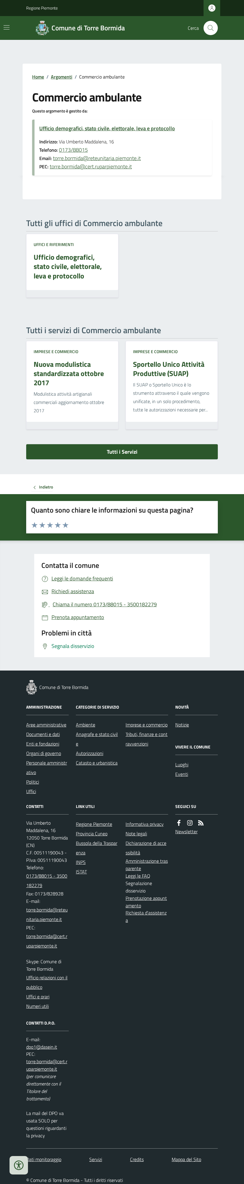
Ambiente (85, 724)
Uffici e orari (37, 996)
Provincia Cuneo (91, 833)
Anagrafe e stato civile (97, 739)
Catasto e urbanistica (97, 762)
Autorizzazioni (89, 753)
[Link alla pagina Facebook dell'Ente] (178, 823)
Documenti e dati (43, 734)
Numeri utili (37, 1006)
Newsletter (186, 831)
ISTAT (81, 871)
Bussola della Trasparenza (96, 848)
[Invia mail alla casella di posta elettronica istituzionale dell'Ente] (47, 914)
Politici (32, 781)
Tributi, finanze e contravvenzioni (147, 739)
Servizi (95, 1159)
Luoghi (181, 764)
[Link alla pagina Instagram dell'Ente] (189, 823)
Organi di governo (43, 753)
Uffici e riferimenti (54, 244)
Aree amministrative (46, 724)
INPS (81, 862)
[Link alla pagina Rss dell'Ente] (200, 823)
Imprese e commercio (56, 351)
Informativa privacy (145, 824)
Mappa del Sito (186, 1159)
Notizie (182, 724)
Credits (137, 1159)
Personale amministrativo (46, 767)
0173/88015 (73, 150)
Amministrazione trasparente (147, 864)
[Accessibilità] (19, 1165)
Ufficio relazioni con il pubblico (47, 982)
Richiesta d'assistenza (146, 916)
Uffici (31, 791)
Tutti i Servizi (122, 452)
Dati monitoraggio (43, 1159)
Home (38, 76)
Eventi (181, 774)
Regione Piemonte (42, 8)
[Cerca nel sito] (208, 28)
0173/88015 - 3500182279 (46, 880)
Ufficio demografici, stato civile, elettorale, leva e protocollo (107, 128)
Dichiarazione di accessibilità (146, 848)
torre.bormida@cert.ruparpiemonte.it (91, 166)
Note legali (136, 833)
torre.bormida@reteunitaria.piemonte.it (97, 158)
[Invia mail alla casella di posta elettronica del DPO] (41, 1047)
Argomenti (61, 76)
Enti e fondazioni (42, 743)
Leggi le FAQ (138, 875)
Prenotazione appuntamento (146, 902)
